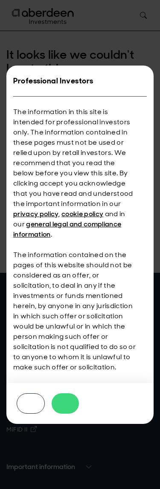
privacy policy (35, 213)
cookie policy (82, 213)
